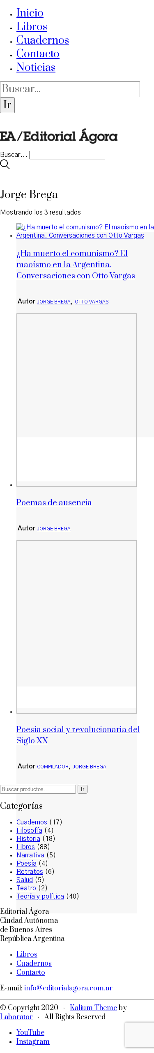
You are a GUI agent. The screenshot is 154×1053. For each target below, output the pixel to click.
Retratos (29, 872)
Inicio (30, 13)
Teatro (26, 888)
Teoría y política (40, 896)
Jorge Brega (54, 301)
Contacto (38, 54)
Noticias (35, 68)
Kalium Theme (93, 1008)
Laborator (16, 1017)
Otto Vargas (91, 301)
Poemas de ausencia (54, 503)
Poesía (26, 863)
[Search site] (5, 167)
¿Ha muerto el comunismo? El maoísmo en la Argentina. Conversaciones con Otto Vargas (75, 265)
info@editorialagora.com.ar (68, 988)
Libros (31, 27)
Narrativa (30, 855)
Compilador (53, 766)
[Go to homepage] (58, 146)
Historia (28, 839)
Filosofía (29, 830)
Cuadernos (42, 40)
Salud (24, 880)
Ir (82, 789)
